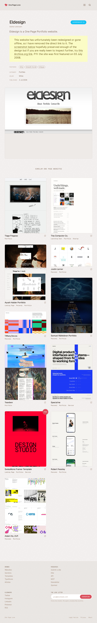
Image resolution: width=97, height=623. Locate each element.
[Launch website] (45, 236)
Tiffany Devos (11, 336)
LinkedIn (8, 602)
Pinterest (8, 605)
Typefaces (9, 579)
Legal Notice (73, 617)
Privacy (83, 617)
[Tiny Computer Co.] (71, 205)
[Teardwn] (25, 372)
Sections (8, 573)
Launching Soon (56, 238)
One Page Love (14, 5)
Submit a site (56, 570)
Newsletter (55, 582)
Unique (41, 67)
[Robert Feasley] (71, 439)
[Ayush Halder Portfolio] (25, 272)
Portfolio (22, 72)
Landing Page (9, 305)
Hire (52, 573)
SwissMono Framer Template (18, 469)
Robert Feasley (58, 469)
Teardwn (9, 402)
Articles (7, 582)
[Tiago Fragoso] (25, 205)
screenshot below (24, 46)
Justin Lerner (57, 269)
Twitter (7, 595)
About (90, 617)
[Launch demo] (45, 469)
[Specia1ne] (71, 372)
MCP (53, 579)
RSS (6, 608)
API (52, 576)
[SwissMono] (25, 439)
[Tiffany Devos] (25, 322)
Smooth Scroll (31, 67)
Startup (75, 238)
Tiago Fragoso (11, 235)
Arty (21, 67)
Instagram (9, 598)
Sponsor (54, 585)
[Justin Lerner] (71, 255)
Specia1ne (55, 402)
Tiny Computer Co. (59, 235)
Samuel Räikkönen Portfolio (64, 335)
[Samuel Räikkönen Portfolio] (71, 305)
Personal (19, 305)
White (21, 76)
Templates (9, 576)
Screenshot (78, 22)
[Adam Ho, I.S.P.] (25, 505)
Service (71, 405)
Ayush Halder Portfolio (15, 302)
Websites (8, 570)
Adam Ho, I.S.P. (11, 536)
